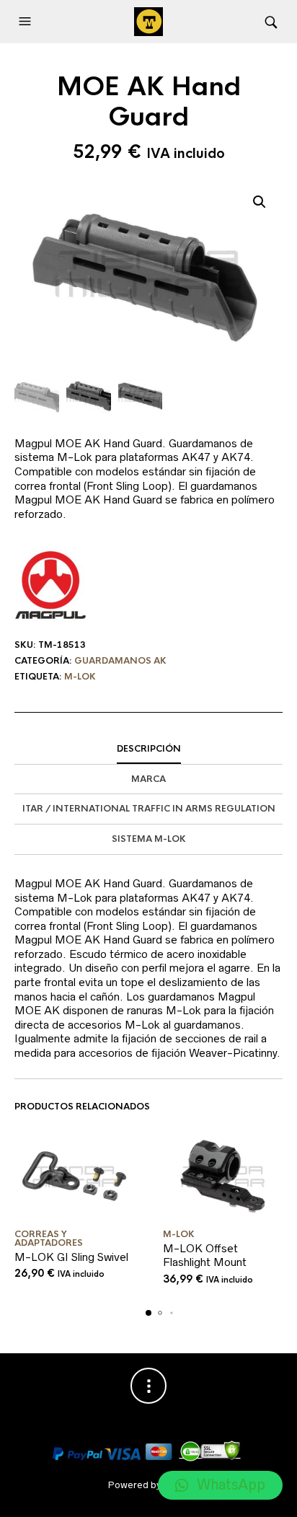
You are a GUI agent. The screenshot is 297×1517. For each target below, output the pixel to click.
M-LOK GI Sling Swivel (71, 1257)
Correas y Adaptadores (48, 1238)
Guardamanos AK (120, 661)
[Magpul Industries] (50, 585)
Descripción (149, 749)
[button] (26, 21)
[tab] (148, 749)
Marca (148, 779)
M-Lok (80, 676)
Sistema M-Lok (149, 839)
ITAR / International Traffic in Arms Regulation (148, 808)
